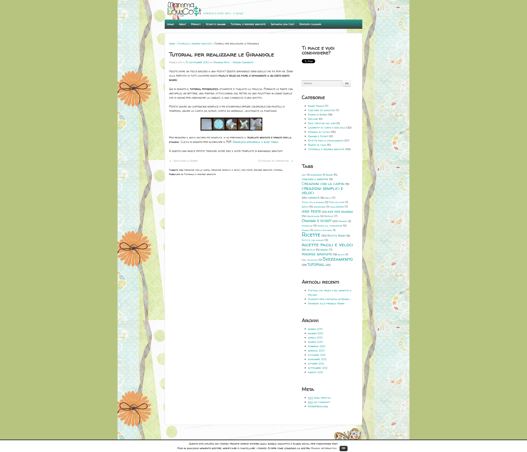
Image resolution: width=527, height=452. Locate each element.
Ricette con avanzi (313, 240)
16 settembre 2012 (197, 62)
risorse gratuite (263, 169)
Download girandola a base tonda (256, 142)
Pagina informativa (324, 448)
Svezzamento (338, 259)
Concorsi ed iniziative (321, 110)
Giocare (313, 119)
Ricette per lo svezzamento (326, 140)
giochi (305, 206)
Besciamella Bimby (186, 160)
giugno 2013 (315, 329)
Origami (342, 221)
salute (341, 254)
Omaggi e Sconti (318, 136)
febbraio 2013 (316, 346)
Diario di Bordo (317, 114)
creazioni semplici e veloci (225, 169)
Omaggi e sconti (317, 220)
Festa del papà (337, 202)
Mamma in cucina (319, 132)
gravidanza (320, 206)
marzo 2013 (315, 342)
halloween (337, 206)
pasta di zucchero (323, 230)
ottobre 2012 (316, 363)
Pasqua (306, 230)
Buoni (329, 174)
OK (343, 448)
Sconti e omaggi (216, 24)
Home (170, 24)
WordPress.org (318, 406)
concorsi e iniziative (315, 179)
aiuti (304, 174)
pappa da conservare (329, 225)
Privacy (196, 24)
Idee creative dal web (322, 123)
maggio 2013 (315, 333)
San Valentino (310, 260)
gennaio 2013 (316, 350)
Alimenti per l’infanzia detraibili (329, 299)
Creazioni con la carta (197, 169)
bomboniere (316, 174)
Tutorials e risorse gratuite (194, 43)
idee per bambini (340, 211)
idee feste (247, 169)
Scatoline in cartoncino (273, 160)
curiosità (314, 198)
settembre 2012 (318, 368)
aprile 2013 (315, 337)
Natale (328, 216)
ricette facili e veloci (327, 244)
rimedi (324, 249)
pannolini (307, 225)
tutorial (278, 169)
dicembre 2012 (317, 355)
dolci (328, 198)
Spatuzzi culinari (310, 24)
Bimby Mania (316, 106)
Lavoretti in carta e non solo (327, 127)
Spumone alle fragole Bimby (326, 303)
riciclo (311, 249)
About (182, 24)
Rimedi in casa (317, 145)
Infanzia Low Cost (282, 24)
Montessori (313, 216)
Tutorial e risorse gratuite (248, 24)
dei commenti (319, 402)
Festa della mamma (313, 202)
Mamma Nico (221, 62)
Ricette (311, 234)
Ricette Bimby (336, 235)
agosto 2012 (315, 372)
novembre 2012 (317, 359)
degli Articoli (319, 397)
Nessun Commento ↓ (244, 62)
